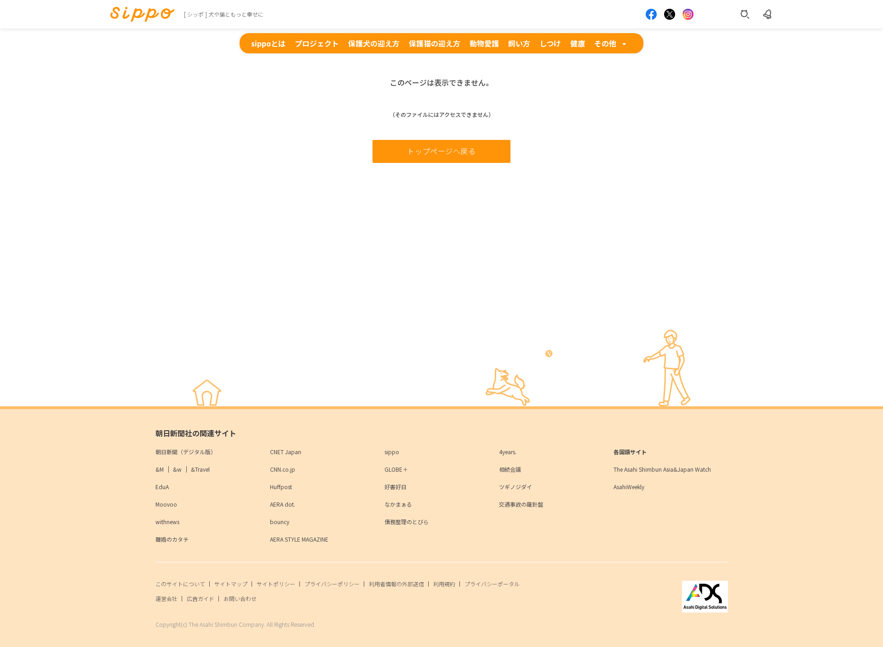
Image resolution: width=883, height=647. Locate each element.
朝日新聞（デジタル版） (185, 452)
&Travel (200, 469)
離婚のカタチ (172, 539)
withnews (167, 522)
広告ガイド (200, 598)
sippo (391, 452)
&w (177, 469)
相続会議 (510, 469)
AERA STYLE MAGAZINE (299, 539)
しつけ (550, 43)
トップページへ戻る (441, 150)
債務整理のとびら (406, 522)
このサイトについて (180, 584)
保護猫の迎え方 (434, 43)
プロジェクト (317, 43)
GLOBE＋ (396, 469)
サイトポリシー (276, 584)
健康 (577, 43)
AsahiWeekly (629, 487)
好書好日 (395, 487)
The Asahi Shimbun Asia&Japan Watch (662, 469)
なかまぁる (398, 504)
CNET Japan (285, 452)
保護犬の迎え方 (374, 43)
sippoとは (268, 43)
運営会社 (166, 598)
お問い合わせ (240, 598)
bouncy (279, 522)
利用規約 (444, 584)
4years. (507, 452)
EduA (162, 487)
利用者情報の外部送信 (396, 584)
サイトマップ (230, 584)
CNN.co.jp (282, 469)
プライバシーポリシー (332, 584)
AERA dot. (282, 504)
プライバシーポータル (492, 584)
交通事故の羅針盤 (521, 504)
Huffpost (281, 487)
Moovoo (166, 504)
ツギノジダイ (515, 487)
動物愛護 (484, 43)
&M (159, 469)
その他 (605, 43)
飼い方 (519, 43)
